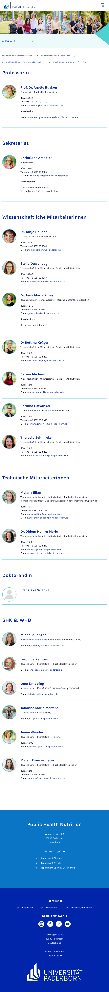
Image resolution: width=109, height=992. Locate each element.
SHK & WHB (8, 41)
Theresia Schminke (36, 438)
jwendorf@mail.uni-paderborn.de (45, 746)
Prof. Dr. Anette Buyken (38, 87)
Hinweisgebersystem (82, 907)
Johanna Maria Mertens (39, 708)
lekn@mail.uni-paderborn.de (43, 694)
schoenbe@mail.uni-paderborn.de (45, 669)
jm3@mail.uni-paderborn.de (43, 718)
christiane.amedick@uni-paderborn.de (48, 175)
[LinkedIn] (59, 923)
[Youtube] (68, 923)
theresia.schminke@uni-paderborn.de (48, 455)
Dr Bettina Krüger (34, 342)
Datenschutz (52, 907)
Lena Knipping (32, 684)
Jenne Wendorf (32, 732)
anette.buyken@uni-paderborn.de (45, 105)
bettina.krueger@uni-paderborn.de (46, 360)
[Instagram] (41, 923)
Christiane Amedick (36, 158)
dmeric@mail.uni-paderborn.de (44, 549)
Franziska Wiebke (34, 590)
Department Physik (50, 863)
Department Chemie (51, 858)
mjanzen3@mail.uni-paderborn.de (46, 645)
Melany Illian (30, 492)
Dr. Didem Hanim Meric (39, 531)
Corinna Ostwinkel (35, 406)
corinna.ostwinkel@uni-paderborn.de (47, 423)
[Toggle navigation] (32, 41)
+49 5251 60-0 (54, 955)
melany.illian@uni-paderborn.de (45, 514)
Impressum (28, 907)
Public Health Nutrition (24, 7)
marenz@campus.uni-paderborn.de (46, 778)
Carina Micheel (32, 374)
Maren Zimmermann (37, 760)
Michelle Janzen (33, 635)
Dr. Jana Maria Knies (37, 295)
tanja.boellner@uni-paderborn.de (45, 249)
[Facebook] (50, 923)
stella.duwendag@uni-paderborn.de (46, 281)
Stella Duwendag (34, 264)
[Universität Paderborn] (54, 972)
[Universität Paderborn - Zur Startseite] (6, 5)
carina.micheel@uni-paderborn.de (46, 392)
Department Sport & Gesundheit (57, 867)
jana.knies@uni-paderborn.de (43, 313)
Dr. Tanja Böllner (33, 232)
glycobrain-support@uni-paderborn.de (48, 517)
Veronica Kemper (34, 659)
